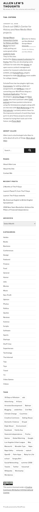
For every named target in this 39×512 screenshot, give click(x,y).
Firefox (6, 62)
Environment (21, 426)
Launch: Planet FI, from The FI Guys (16, 191)
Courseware (8, 86)
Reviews (6, 317)
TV (4, 375)
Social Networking (11, 463)
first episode (8, 110)
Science (6, 322)
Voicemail (25, 467)
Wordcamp (19, 471)
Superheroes (8, 348)
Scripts (6, 326)
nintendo (19, 450)
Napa (30, 446)
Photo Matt (16, 121)
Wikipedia (8, 471)
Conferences (8, 251)
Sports (5, 335)
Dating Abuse (27, 418)
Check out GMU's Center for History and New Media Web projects (17, 29)
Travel (5, 371)
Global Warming (19, 438)
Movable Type (20, 446)
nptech (28, 450)
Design (6, 255)
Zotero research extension (22, 59)
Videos (6, 384)
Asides (5, 237)
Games (7, 438)
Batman (28, 406)
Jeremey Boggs (18, 97)
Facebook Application (11, 94)
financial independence (13, 434)
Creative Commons (11, 418)
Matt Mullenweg (23, 108)
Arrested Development (13, 406)
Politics (6, 308)
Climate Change (10, 414)
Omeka (26, 65)
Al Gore (19, 402)
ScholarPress (18, 73)
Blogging (7, 410)
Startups (6, 340)
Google (30, 438)
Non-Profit (7, 295)
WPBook (20, 89)
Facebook (8, 430)
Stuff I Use (7, 344)
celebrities (18, 410)
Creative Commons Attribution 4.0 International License (18, 490)
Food (5, 268)
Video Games (8, 379)
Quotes (6, 313)
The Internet (8, 357)
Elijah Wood (8, 426)
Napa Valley (8, 450)
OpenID (7, 454)
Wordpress (8, 475)
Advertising (8, 402)
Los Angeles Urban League (14, 442)
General (6, 273)
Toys (5, 366)
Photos (6, 304)
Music (5, 291)
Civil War (28, 410)
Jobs (5, 282)
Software (6, 331)
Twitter (16, 467)
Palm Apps (17, 454)
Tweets (7, 467)
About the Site (8, 169)
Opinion (6, 300)
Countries (23, 414)
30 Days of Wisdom (12, 397)
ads (23, 397)
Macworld (8, 446)
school (7, 459)
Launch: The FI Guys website (14, 196)
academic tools (9, 54)
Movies (6, 286)
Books (5, 242)
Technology (7, 353)
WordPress (21, 76)
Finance (6, 264)
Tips (5, 362)
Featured (6, 260)
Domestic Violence (11, 422)
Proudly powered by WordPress (14, 507)
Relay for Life (29, 454)
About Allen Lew (9, 164)
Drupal (24, 422)
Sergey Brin (16, 459)
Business (6, 246)
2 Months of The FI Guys (12, 187)
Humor (6, 277)
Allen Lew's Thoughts (13, 5)
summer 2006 (26, 463)
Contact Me (7, 173)
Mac (29, 442)
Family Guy (19, 430)
